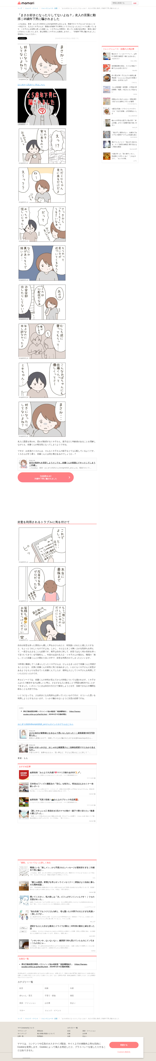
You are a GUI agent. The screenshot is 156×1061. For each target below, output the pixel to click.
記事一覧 (21, 1036)
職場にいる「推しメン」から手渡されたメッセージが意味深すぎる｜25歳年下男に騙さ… (62, 868)
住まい (85, 1036)
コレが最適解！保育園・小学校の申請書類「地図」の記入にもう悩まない (124, 89)
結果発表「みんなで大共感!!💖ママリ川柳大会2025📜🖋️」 (56, 772)
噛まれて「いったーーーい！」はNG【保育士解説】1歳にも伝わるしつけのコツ (124, 56)
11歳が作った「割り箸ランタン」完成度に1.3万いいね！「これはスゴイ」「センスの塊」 (124, 156)
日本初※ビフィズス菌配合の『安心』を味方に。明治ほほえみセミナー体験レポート (61, 785)
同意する (124, 1045)
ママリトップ (22, 1031)
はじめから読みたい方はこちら (31, 84)
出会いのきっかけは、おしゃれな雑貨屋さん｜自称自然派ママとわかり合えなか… (62, 748)
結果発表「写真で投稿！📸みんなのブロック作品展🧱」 (55, 799)
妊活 (68, 1031)
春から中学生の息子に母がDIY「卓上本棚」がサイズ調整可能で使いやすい (124, 122)
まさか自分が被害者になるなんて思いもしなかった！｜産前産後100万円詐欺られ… (62, 734)
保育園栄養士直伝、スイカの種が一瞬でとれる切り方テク (124, 67)
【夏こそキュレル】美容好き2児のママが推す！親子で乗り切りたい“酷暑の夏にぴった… (62, 812)
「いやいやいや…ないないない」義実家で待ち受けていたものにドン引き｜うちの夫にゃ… (62, 941)
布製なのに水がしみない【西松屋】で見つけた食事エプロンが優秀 (124, 100)
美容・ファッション (89, 1031)
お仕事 (85, 1033)
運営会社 (40, 1031)
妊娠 (68, 1033)
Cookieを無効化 (123, 1052)
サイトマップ (22, 1033)
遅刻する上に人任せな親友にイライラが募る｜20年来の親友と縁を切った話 (62, 927)
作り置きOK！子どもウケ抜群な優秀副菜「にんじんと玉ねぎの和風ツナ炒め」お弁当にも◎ (124, 77)
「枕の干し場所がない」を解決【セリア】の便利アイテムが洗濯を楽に (124, 133)
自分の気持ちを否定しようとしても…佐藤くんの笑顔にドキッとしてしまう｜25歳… (62, 463)
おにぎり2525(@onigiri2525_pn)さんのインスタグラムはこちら (45, 724)
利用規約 (40, 1036)
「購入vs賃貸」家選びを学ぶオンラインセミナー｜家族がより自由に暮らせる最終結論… (62, 883)
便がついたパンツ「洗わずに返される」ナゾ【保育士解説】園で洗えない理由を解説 (124, 144)
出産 (68, 1036)
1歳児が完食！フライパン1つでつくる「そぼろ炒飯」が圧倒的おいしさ (124, 111)
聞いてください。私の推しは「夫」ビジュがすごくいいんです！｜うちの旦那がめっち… (62, 898)
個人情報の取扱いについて (46, 1033)
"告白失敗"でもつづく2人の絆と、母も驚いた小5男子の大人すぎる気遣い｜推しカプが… (62, 912)
